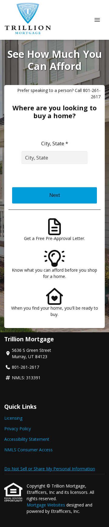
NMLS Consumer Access (28, 450)
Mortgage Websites (46, 505)
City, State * (54, 143)
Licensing (13, 418)
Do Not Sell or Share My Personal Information (49, 469)
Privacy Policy (17, 428)
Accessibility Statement (26, 439)
